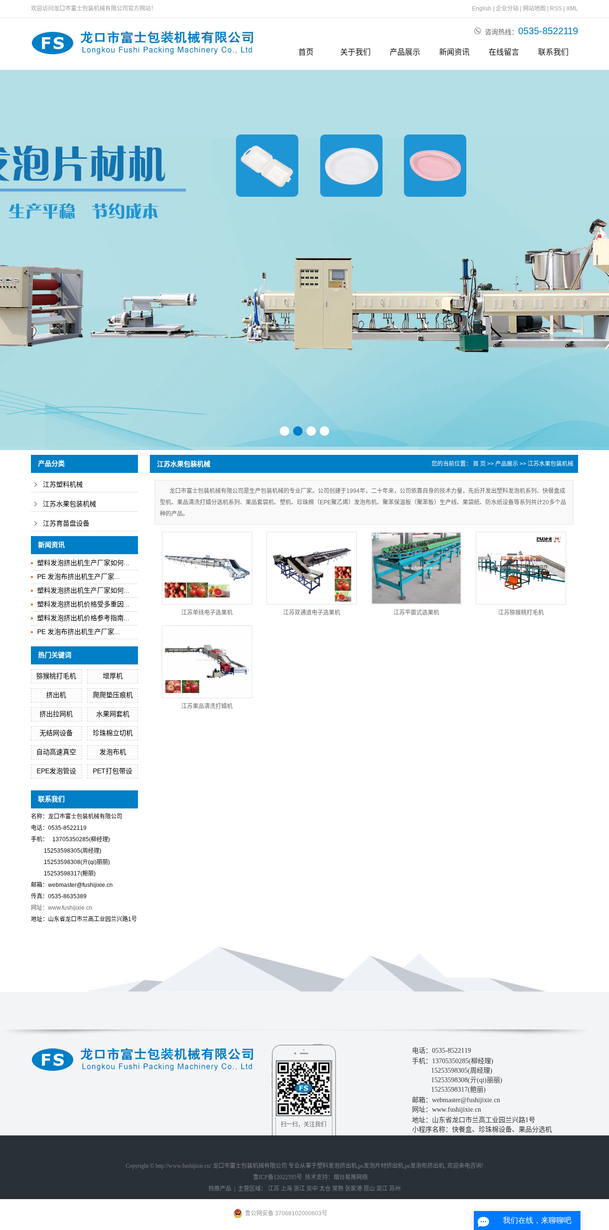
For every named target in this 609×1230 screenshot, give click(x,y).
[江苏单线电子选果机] (207, 568)
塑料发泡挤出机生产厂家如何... (83, 563)
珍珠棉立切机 (113, 733)
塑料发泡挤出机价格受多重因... (83, 604)
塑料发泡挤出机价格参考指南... (83, 618)
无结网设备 (56, 733)
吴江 (382, 1188)
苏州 (395, 1188)
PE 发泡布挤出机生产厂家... (78, 576)
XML (572, 8)
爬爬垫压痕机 (113, 695)
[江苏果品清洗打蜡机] (207, 661)
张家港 (353, 1188)
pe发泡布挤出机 (424, 1166)
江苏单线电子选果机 (207, 612)
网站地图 (534, 8)
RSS (556, 8)
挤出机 (56, 695)
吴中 (312, 1188)
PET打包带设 (112, 771)
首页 (306, 52)
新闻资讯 (454, 52)
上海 (286, 1188)
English (481, 8)
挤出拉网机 (56, 714)
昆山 (369, 1188)
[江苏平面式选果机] (416, 568)
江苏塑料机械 (63, 484)
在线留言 (504, 52)
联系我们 (553, 52)
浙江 (299, 1188)
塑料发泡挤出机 (337, 1166)
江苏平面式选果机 (416, 612)
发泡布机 (112, 752)
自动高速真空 (56, 752)
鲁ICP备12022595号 (277, 1177)
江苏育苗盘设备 (66, 523)
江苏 (273, 1188)
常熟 (338, 1188)
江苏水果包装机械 (69, 504)
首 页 (479, 464)
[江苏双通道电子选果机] (311, 568)
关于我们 (355, 52)
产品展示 (405, 52)
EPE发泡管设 (56, 771)
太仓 (325, 1188)
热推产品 (219, 1188)
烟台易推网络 (351, 1177)
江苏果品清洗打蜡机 (207, 706)
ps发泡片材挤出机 (380, 1166)
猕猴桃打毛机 (56, 676)
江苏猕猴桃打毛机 (521, 612)
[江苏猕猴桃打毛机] (521, 568)
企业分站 (507, 8)
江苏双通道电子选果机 (311, 612)
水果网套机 (112, 714)
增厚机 (113, 676)
